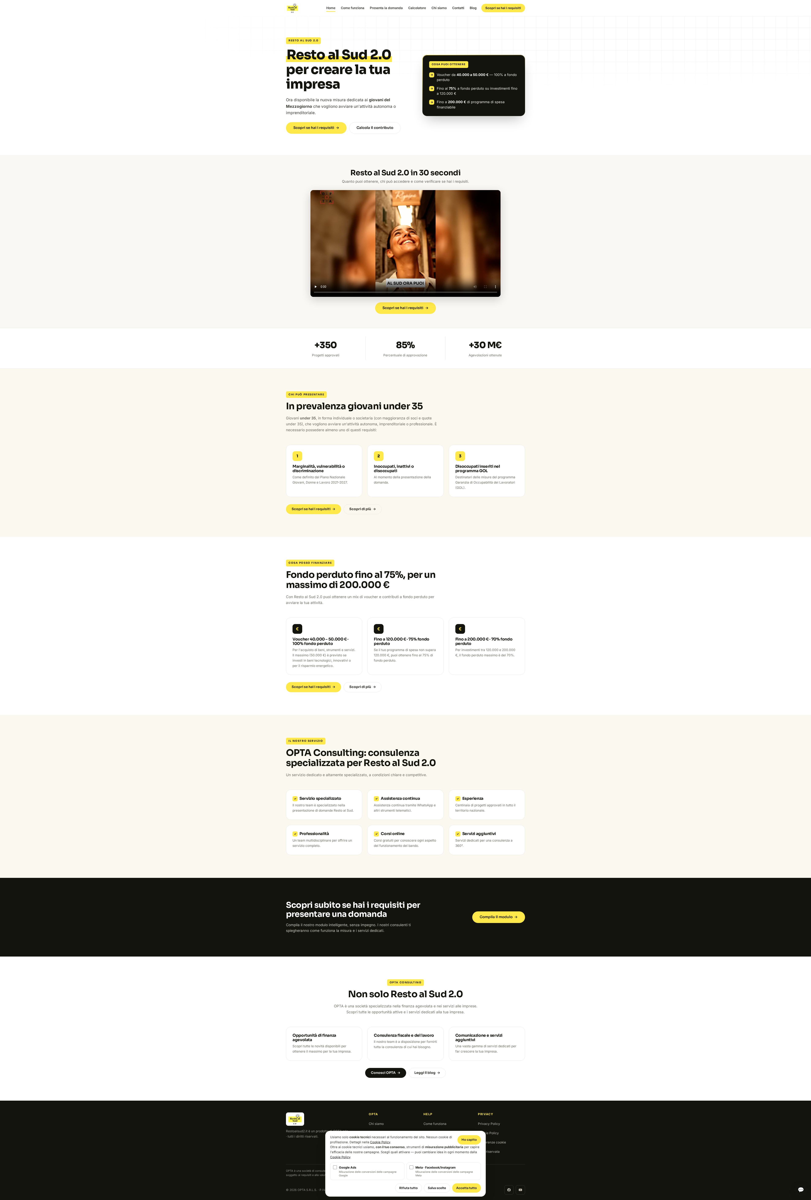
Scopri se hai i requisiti (503, 8)
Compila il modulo (499, 917)
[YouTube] (520, 1190)
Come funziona (352, 8)
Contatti (458, 8)
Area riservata (489, 1152)
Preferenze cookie (492, 1142)
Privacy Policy (489, 1124)
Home (330, 8)
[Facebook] (509, 1190)
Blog (473, 8)
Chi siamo (439, 8)
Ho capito (469, 1140)
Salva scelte (437, 1188)
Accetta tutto (466, 1188)
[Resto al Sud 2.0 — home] (292, 8)
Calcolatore (417, 8)
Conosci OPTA (385, 1073)
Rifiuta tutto (408, 1188)
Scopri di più (362, 509)
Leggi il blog (427, 1073)
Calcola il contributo (375, 128)
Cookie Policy (488, 1133)
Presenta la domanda (386, 8)
